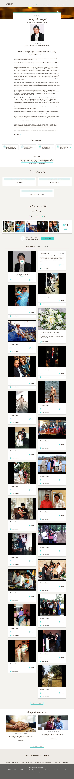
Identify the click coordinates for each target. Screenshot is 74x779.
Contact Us (59, 1)
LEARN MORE (21, 740)
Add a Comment (45, 268)
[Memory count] (30, 216)
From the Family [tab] (42, 246)
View (65, 228)
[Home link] (9, 4)
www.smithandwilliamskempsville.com (49, 130)
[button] (32, 4)
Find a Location (50, 1)
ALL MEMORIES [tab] (30, 246)
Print (65, 1)
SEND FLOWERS (45, 341)
